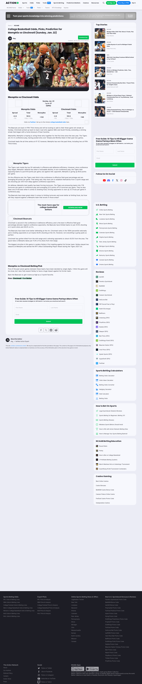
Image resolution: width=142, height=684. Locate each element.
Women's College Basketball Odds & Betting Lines (18, 610)
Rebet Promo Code (111, 652)
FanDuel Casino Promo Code (105, 498)
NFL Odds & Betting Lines (11, 599)
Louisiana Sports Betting (107, 219)
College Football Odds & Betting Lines (15, 605)
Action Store (7, 679)
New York (74, 602)
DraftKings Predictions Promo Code (116, 619)
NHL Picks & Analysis (44, 613)
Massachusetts (76, 630)
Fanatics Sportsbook (105, 281)
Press (5, 681)
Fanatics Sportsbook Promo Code (115, 599)
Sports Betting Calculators (109, 371)
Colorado (74, 613)
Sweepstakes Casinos (103, 503)
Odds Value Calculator (106, 380)
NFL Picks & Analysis (43, 599)
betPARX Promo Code (112, 633)
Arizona (73, 610)
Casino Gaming (103, 476)
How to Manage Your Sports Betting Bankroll (113, 433)
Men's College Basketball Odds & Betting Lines (18, 608)
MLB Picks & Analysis (44, 610)
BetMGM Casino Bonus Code (105, 490)
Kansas (73, 633)
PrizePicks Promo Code (112, 661)
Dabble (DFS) (103, 327)
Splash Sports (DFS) (105, 354)
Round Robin (103, 446)
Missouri (73, 638)
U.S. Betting (101, 205)
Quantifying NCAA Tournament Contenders (112, 469)
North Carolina (75, 636)
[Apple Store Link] (77, 669)
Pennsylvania (75, 619)
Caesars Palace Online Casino (105, 494)
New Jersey (75, 616)
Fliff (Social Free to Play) (107, 304)
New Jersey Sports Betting (107, 242)
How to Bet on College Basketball (109, 455)
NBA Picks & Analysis (44, 602)
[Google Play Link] (92, 669)
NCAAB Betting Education (108, 441)
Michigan (74, 624)
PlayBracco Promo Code (113, 655)
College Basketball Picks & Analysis (48, 608)
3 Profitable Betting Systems (108, 459)
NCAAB (16, 25)
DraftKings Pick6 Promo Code (114, 641)
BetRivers (102, 313)
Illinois (73, 622)
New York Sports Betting (107, 214)
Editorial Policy (8, 673)
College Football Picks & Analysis (47, 605)
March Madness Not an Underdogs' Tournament (114, 464)
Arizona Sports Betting (106, 251)
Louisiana (74, 605)
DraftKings (102, 290)
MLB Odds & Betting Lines (11, 613)
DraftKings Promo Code (112, 624)
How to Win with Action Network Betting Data (113, 429)
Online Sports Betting (106, 210)
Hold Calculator (104, 394)
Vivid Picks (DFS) (104, 349)
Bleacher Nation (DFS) (106, 345)
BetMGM (102, 286)
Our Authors (7, 670)
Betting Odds (103, 398)
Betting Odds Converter (106, 385)
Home (10, 25)
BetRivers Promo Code (112, 638)
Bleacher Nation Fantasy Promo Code (117, 647)
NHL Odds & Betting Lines (11, 616)
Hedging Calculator (105, 389)
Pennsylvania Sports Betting (108, 228)
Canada (73, 641)
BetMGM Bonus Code (112, 602)
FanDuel (33, 122)
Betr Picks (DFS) (104, 336)
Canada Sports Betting (106, 260)
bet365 (101, 277)
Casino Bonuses (101, 485)
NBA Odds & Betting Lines (11, 602)
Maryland (74, 608)
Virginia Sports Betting (106, 237)
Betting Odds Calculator (106, 375)
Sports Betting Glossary (106, 420)
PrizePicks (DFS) (104, 322)
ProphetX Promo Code (112, 622)
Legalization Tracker (77, 599)
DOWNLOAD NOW (75, 208)
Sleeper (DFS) (103, 331)
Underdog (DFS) (104, 318)
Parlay (101, 450)
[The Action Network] (12, 2)
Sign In (134, 3)
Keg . (14, 38)
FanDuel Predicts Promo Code (114, 610)
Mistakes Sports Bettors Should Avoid (111, 424)
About (5, 667)
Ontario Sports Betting (106, 264)
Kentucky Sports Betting (107, 255)
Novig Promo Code (111, 616)
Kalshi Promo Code (111, 613)
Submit (48, 321)
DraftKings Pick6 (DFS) (106, 340)
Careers (5, 676)
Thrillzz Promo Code (111, 658)
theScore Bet (103, 299)
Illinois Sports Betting (105, 223)
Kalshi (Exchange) (105, 308)
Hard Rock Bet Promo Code (114, 636)
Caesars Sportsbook (105, 295)
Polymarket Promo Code (113, 608)
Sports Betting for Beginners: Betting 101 (112, 415)
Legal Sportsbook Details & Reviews (110, 411)
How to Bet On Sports (106, 406)
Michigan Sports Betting (106, 246)
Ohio (72, 627)
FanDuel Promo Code (112, 627)
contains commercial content (18, 345)
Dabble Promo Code (111, 644)
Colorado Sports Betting (106, 232)
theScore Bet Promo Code (113, 630)
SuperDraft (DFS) (104, 358)
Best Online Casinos (102, 481)
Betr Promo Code (110, 650)
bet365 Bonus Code (111, 605)
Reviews (100, 272)
